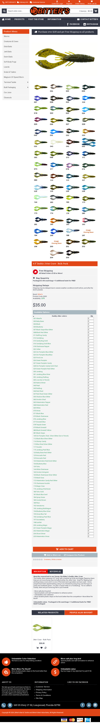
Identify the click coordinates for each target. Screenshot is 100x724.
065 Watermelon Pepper (43, 402)
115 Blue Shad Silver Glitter (44, 444)
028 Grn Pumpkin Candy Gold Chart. (47, 366)
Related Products (48, 612)
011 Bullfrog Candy (41, 335)
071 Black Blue (39, 413)
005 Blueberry (39, 327)
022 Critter (38, 349)
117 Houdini (38, 447)
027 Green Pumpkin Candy (43, 363)
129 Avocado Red (41, 455)
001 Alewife (38, 318)
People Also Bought (81, 612)
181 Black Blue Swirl (41, 494)
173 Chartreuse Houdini (42, 483)
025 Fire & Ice (39, 357)
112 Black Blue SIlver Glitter (44, 439)
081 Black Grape (40, 433)
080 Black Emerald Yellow (43, 430)
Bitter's (40, 294)
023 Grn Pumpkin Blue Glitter (44, 352)
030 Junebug (39, 371)
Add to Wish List (54, 555)
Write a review (57, 559)
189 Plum (37, 503)
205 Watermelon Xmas (42, 536)
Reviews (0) (55, 571)
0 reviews (47, 559)
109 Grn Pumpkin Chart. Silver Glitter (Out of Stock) (52, 436)
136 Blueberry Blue (41, 464)
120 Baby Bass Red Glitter (43, 452)
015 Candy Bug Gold (41, 341)
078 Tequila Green (40, 425)
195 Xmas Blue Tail (41, 514)
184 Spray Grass (40, 497)
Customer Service (43, 687)
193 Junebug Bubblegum (43, 508)
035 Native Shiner (40, 383)
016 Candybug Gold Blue (43, 344)
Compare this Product (75, 555)
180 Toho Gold (39, 492)
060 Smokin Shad (40, 399)
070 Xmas (38, 411)
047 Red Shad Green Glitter (44, 394)
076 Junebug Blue (41, 419)
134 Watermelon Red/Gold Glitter (46, 461)
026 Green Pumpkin (41, 360)
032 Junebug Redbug (42, 377)
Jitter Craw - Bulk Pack (42, 640)
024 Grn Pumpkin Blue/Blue (44, 355)
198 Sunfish (38, 522)
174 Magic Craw (40, 486)
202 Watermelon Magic (42, 531)
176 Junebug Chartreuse (43, 489)
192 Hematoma (40, 506)
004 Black (38, 324)
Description (40, 571)
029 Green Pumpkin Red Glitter (45, 369)
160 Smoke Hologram (42, 472)
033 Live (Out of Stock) (42, 380)
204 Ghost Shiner (40, 533)
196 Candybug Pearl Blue (43, 517)
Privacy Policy (41, 692)
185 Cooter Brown (41, 500)
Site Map (39, 698)
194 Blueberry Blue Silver (43, 511)
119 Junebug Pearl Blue (42, 450)
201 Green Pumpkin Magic (43, 528)
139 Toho (37, 466)
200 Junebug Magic (41, 525)
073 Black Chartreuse (42, 416)
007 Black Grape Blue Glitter (44, 330)
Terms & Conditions (43, 695)
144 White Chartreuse (42, 469)
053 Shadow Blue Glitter (43, 397)
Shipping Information (44, 690)
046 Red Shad (39, 391)
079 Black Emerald (41, 427)
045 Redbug (39, 388)
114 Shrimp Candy (41, 441)
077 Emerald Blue (40, 422)
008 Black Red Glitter (41, 332)
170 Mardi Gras (40, 478)
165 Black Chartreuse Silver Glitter (46, 475)
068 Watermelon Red (42, 405)
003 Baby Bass (39, 321)
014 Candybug (39, 338)
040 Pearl (37, 385)
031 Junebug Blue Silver (43, 374)
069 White (38, 408)
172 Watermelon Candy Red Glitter (46, 480)
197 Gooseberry (40, 520)
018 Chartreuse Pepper (42, 346)
